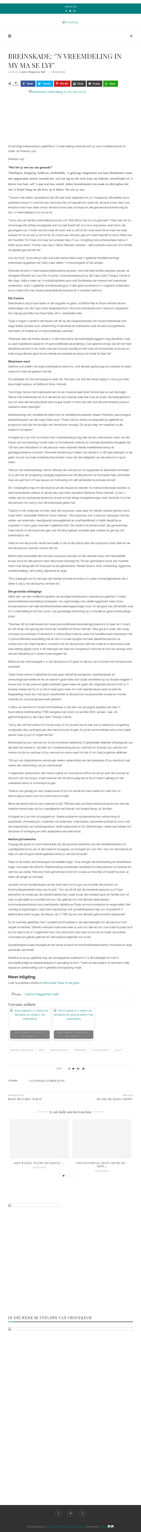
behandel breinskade (21, 1050)
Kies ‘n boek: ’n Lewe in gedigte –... (39, 1163)
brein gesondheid (59, 1050)
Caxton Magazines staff (32, 72)
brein (42, 1050)
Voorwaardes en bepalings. (71, 1526)
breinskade (81, 1050)
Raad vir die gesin (68, 983)
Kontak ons (70, 6)
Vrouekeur (50, 1526)
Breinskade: (49, 983)
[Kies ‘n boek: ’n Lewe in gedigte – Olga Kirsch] (39, 1139)
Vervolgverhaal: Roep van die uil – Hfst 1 (102, 1164)
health (118, 1050)
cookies (104, 1526)
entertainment (101, 1050)
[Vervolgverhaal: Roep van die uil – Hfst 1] (101, 1139)
